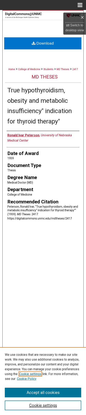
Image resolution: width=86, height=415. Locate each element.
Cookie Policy (26, 379)
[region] (43, 381)
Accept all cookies (43, 392)
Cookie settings (30, 374)
